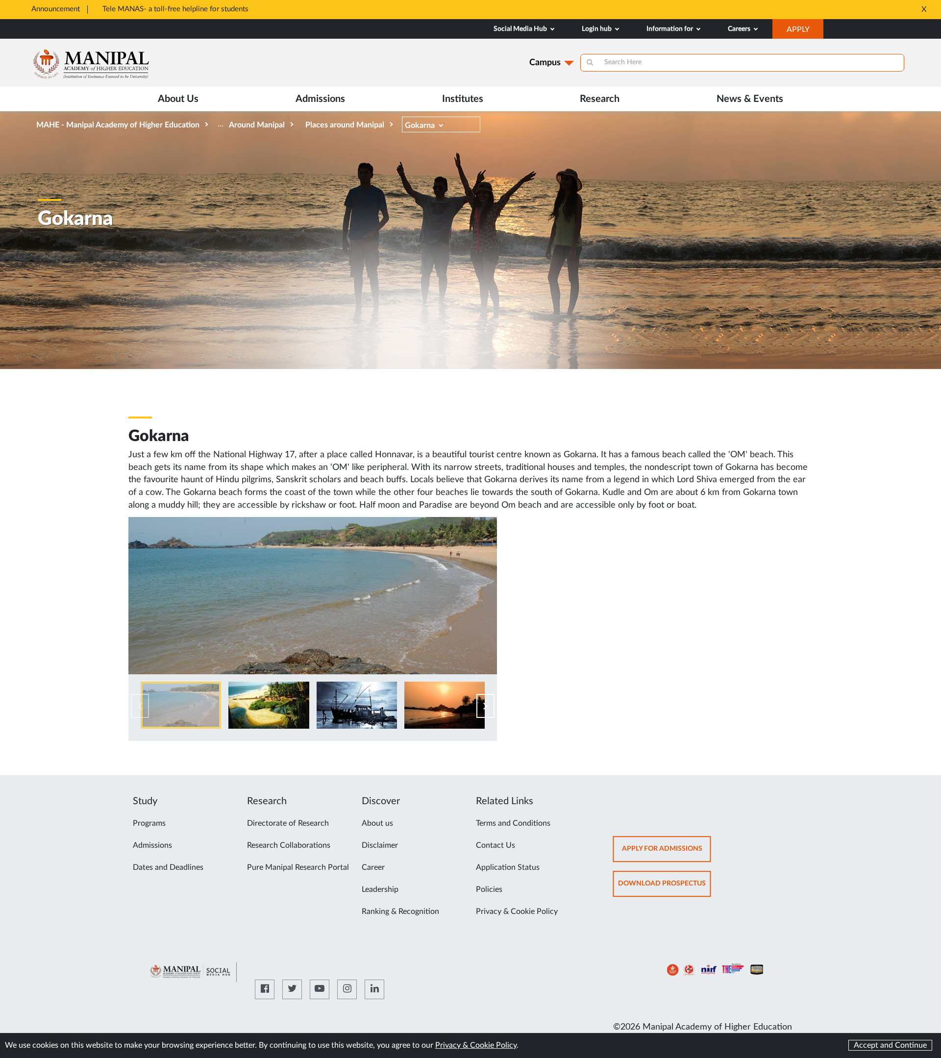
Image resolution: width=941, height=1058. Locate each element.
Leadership (380, 889)
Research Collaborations (288, 845)
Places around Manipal (344, 125)
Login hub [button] (597, 28)
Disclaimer (380, 845)
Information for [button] (670, 28)
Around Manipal (257, 125)
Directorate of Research (288, 823)
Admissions (152, 845)
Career (373, 867)
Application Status (508, 867)
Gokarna (420, 125)
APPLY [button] (805, 32)
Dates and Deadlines (168, 867)
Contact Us (495, 845)
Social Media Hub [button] (521, 28)
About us (377, 823)
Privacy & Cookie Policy (517, 911)
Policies (489, 889)
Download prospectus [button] (664, 888)
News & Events (750, 99)
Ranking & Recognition (400, 911)
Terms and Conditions (513, 823)
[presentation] (140, 706)
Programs (149, 823)
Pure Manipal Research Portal (298, 867)
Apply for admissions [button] (666, 853)
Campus (545, 62)
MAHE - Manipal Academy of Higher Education (117, 125)
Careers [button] (740, 28)
